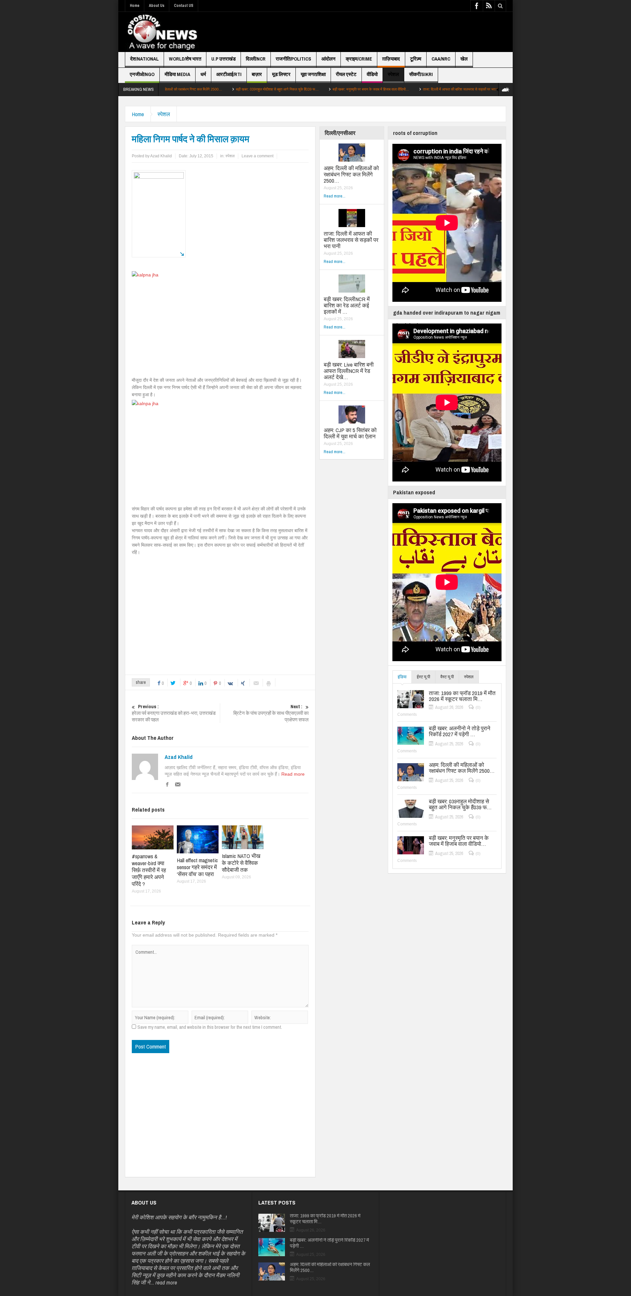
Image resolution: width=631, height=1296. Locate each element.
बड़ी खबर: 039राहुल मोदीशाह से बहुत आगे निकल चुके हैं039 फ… (230, 89)
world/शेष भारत (185, 58)
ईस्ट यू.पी (423, 677)
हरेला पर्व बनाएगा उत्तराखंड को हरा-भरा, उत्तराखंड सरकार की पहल (174, 713)
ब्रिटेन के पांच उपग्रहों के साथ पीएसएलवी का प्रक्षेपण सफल (271, 713)
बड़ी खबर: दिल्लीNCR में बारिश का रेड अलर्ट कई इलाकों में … (347, 305)
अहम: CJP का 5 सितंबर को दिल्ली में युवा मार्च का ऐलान (350, 433)
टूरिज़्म (415, 58)
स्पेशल (393, 74)
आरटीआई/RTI (229, 74)
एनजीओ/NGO (142, 74)
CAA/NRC (441, 58)
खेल (464, 58)
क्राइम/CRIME (359, 58)
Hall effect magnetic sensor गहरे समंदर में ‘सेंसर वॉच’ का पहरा (197, 867)
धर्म (203, 74)
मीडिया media (177, 74)
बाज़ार (257, 74)
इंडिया (402, 677)
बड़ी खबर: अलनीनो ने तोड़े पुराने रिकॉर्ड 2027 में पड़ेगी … (459, 731)
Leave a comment (257, 156)
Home (134, 5)
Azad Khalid (179, 757)
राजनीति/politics (293, 58)
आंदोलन (328, 58)
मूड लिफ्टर (281, 74)
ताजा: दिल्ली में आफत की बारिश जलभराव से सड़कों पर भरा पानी (415, 89)
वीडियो (372, 74)
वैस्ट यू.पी (447, 677)
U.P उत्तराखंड (223, 58)
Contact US (183, 5)
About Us (156, 5)
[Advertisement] (386, 32)
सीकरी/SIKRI (421, 74)
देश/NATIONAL (144, 58)
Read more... (334, 196)
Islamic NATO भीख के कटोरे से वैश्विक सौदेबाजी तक (241, 862)
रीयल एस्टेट (346, 74)
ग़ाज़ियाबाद (391, 58)
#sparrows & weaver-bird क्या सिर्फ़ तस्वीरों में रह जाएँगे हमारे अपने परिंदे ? (149, 870)
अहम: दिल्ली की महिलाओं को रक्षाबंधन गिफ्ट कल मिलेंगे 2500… (351, 174)
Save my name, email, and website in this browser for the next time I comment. (209, 1027)
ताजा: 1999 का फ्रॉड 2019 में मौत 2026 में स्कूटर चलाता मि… (462, 696)
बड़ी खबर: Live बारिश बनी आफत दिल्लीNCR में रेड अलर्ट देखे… (349, 370)
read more (166, 1282)
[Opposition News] (162, 32)
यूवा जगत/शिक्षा (313, 74)
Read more (293, 774)
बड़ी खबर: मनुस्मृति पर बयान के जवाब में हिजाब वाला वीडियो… (323, 89)
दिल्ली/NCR (256, 58)
